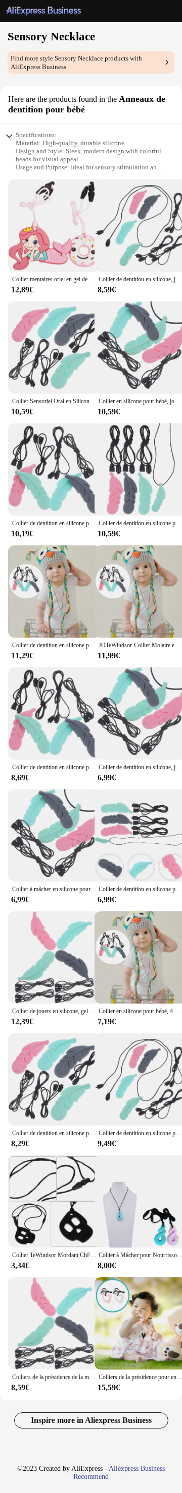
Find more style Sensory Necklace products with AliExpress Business (76, 62)
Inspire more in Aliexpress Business (91, 1420)
